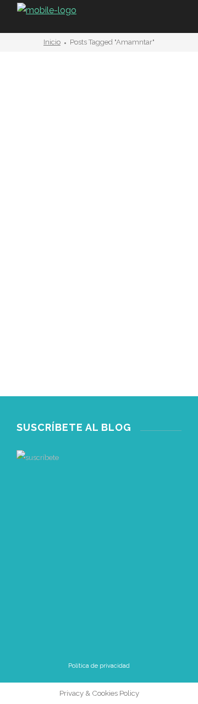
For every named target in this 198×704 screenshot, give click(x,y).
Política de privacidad (99, 665)
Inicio (52, 42)
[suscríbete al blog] (99, 508)
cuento (27, 274)
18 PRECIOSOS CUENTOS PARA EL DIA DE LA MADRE (92, 304)
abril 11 (38, 340)
